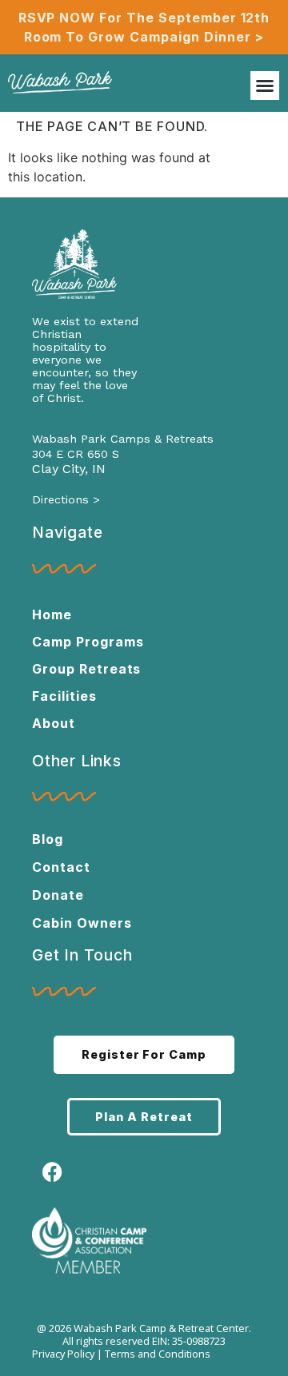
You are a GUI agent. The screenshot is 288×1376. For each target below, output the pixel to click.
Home (52, 614)
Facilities (64, 696)
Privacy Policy (63, 1353)
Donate (58, 895)
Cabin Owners (82, 923)
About (53, 723)
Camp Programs (87, 642)
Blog (47, 839)
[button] (264, 85)
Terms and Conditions (157, 1353)
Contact (61, 867)
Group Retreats (86, 669)
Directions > (66, 499)
